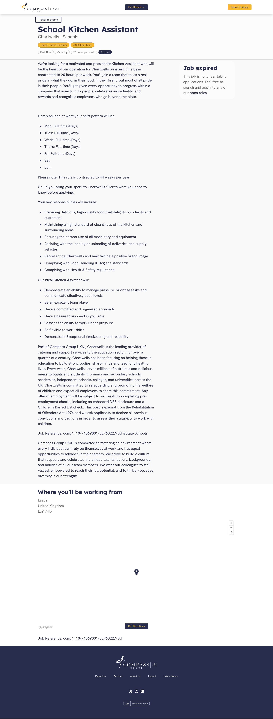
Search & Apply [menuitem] (239, 7)
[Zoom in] (231, 523)
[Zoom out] (231, 527)
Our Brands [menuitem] (135, 7)
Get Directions (136, 626)
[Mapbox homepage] (46, 627)
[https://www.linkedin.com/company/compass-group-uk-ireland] (142, 691)
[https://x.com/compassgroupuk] (131, 691)
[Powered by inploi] (136, 703)
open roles (198, 92)
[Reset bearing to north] (231, 532)
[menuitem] (39, 7)
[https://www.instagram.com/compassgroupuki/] (136, 691)
